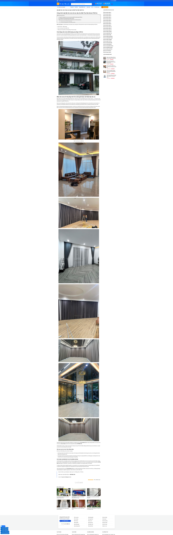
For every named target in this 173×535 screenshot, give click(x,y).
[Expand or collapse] (99, 15)
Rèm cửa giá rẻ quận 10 (107, 26)
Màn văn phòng (104, 520)
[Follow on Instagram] (111, 0)
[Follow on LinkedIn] (67, 524)
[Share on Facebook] (75, 482)
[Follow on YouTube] (68, 524)
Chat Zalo (3, 526)
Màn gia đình (76, 522)
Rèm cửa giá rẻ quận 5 (107, 18)
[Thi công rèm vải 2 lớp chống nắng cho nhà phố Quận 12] (64, 503)
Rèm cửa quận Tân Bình (107, 39)
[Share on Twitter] (77, 482)
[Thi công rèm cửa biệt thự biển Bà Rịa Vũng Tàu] (94, 492)
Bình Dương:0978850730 (5, 533)
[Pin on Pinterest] (80, 482)
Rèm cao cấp (76, 517)
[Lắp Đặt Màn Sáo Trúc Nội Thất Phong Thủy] (79, 503)
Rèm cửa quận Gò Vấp (107, 34)
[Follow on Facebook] (110, 0)
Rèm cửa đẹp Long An (107, 52)
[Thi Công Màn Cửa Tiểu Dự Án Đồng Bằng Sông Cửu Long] (79, 492)
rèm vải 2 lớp (63, 443)
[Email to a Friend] (79, 482)
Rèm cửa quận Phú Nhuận (107, 36)
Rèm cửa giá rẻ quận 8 (107, 23)
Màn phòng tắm (90, 517)
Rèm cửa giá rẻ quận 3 (107, 15)
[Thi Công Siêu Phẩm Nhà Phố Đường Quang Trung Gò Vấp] (64, 492)
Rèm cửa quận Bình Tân (107, 33)
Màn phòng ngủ (76, 524)
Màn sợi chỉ (90, 520)
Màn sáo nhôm (104, 522)
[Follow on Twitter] (112, 0)
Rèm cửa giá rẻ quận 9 (107, 25)
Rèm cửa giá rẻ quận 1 (107, 12)
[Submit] (93, 4)
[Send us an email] (64, 524)
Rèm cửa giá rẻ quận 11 (107, 28)
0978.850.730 (72, 474)
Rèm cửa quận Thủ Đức (107, 31)
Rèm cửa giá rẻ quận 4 (107, 17)
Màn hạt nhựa (90, 522)
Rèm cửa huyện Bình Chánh (108, 45)
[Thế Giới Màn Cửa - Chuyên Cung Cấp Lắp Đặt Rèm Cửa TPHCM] (63, 3)
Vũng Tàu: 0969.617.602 (5, 531)
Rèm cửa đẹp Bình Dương (107, 47)
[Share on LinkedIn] (82, 482)
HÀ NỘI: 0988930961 (5, 529)
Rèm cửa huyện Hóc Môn (107, 42)
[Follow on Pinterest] (65, 524)
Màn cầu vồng (104, 524)
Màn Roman (76, 520)
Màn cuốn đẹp (104, 517)
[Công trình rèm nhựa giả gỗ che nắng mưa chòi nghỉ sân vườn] (94, 503)
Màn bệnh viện (90, 524)
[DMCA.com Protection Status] (61, 525)
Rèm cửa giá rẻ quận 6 (107, 20)
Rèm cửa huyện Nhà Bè (107, 44)
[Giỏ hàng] (112, 4)
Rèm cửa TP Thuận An (107, 50)
